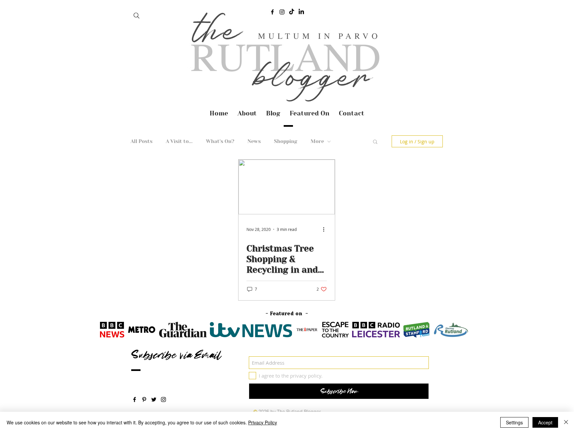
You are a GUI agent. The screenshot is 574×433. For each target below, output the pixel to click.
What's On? (220, 141)
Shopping (285, 141)
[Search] (137, 16)
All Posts (141, 141)
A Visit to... (179, 141)
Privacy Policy (262, 422)
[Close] (566, 422)
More (317, 141)
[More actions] (326, 229)
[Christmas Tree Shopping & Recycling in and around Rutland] (287, 187)
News (254, 141)
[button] (375, 142)
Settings (514, 422)
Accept (545, 422)
